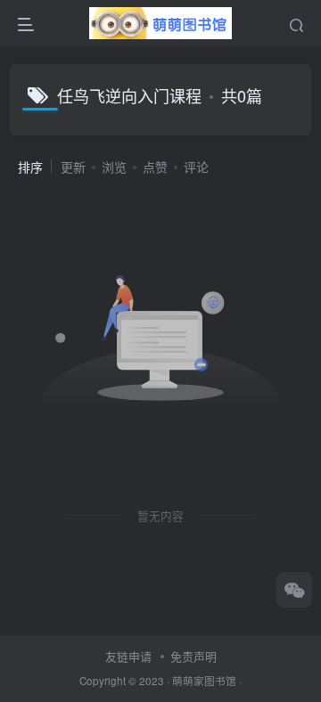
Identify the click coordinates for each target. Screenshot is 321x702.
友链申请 (128, 656)
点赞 (155, 167)
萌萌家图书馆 (204, 680)
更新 (73, 167)
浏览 (114, 167)
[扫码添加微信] (294, 590)
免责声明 (193, 656)
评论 (196, 167)
